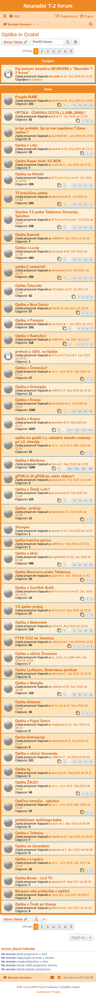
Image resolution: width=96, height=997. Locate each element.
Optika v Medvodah (31, 622)
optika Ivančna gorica (33, 540)
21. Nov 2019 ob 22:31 (76, 610)
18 (91, 278)
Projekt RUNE (26, 97)
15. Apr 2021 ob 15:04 (74, 308)
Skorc (55, 823)
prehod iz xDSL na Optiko (36, 352)
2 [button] (42, 51)
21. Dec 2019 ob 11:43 (75, 575)
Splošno (37, 79)
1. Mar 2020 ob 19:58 (74, 464)
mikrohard (57, 196)
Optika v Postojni (29, 320)
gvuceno (56, 492)
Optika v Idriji (26, 553)
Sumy (55, 894)
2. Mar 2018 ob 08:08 (76, 823)
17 (91, 204)
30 (74, 259)
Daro (54, 464)
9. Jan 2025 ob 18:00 (79, 135)
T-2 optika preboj (29, 607)
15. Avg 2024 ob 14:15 (78, 149)
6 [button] (65, 51)
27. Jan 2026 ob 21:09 (73, 116)
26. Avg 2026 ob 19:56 (78, 100)
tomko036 (57, 403)
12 (74, 501)
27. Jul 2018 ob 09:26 (76, 757)
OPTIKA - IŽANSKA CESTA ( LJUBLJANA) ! (50, 113)
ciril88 (55, 238)
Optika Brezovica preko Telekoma (42, 572)
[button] (71, 51)
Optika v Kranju (28, 400)
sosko (55, 164)
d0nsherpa (58, 270)
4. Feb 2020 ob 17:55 (75, 543)
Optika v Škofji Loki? (32, 489)
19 (74, 695)
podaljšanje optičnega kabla (38, 820)
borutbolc (57, 251)
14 (79, 105)
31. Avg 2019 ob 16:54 (73, 626)
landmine (57, 422)
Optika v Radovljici (30, 336)
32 (85, 259)
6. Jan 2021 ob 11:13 (75, 339)
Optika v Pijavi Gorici (32, 721)
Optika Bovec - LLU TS (34, 878)
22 (91, 695)
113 (83, 430)
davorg (55, 772)
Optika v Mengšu (29, 683)
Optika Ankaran (28, 702)
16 (91, 105)
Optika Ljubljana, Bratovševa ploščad (46, 670)
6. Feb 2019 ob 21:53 (79, 641)
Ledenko (56, 641)
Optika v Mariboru (30, 460)
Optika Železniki (28, 286)
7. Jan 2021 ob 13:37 (79, 324)
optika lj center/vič (30, 267)
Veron (55, 610)
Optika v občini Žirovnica (36, 654)
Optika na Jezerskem (32, 846)
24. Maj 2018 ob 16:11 (77, 772)
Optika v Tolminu (29, 833)
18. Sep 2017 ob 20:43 (76, 881)
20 (79, 695)
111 (69, 430)
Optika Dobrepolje (30, 737)
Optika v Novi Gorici (32, 305)
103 (69, 468)
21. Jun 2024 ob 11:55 (76, 164)
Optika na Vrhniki (29, 174)
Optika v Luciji (27, 248)
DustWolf (57, 135)
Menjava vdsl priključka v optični (42, 891)
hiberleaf (56, 511)
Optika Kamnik (27, 235)
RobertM (57, 705)
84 (85, 411)
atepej (55, 479)
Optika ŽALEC (26, 782)
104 (76, 468)
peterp (55, 907)
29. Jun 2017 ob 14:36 (77, 907)
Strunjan (22, 527)
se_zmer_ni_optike (63, 657)
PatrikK (56, 836)
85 (91, 411)
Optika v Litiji (26, 145)
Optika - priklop (28, 508)
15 (85, 105)
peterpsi (56, 849)
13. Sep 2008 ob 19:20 (78, 76)
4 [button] (53, 51)
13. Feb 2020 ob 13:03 (78, 530)
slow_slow (58, 371)
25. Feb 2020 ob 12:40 (76, 479)
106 (90, 468)
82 (74, 411)
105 (83, 468)
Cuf (53, 626)
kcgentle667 (59, 557)
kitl (53, 116)
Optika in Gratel (20, 34)
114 (90, 430)
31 (79, 259)
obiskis (55, 530)
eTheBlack (58, 289)
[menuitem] (14, 16)
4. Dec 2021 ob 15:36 (76, 238)
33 (91, 259)
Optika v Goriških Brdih (34, 588)
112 (76, 430)
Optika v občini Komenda (36, 753)
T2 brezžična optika (31, 193)
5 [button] (59, 51)
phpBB (31, 987)
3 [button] (48, 51)
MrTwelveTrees (61, 177)
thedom (56, 100)
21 (85, 695)
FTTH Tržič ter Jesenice (34, 638)
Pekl (54, 308)
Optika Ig (22, 769)
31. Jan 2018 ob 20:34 (78, 836)
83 (79, 411)
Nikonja (56, 673)
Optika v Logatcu (29, 859)
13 (74, 105)
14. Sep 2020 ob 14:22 (76, 390)
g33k (54, 575)
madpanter (58, 724)
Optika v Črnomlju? (31, 368)
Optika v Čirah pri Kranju (35, 904)
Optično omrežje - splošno (37, 801)
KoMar (55, 76)
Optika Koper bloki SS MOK (38, 161)
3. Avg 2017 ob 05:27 (75, 894)
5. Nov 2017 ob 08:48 (79, 849)
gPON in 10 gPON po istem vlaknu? (44, 476)
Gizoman (57, 324)
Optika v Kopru (27, 419)
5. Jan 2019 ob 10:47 (77, 673)
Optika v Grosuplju (30, 387)
